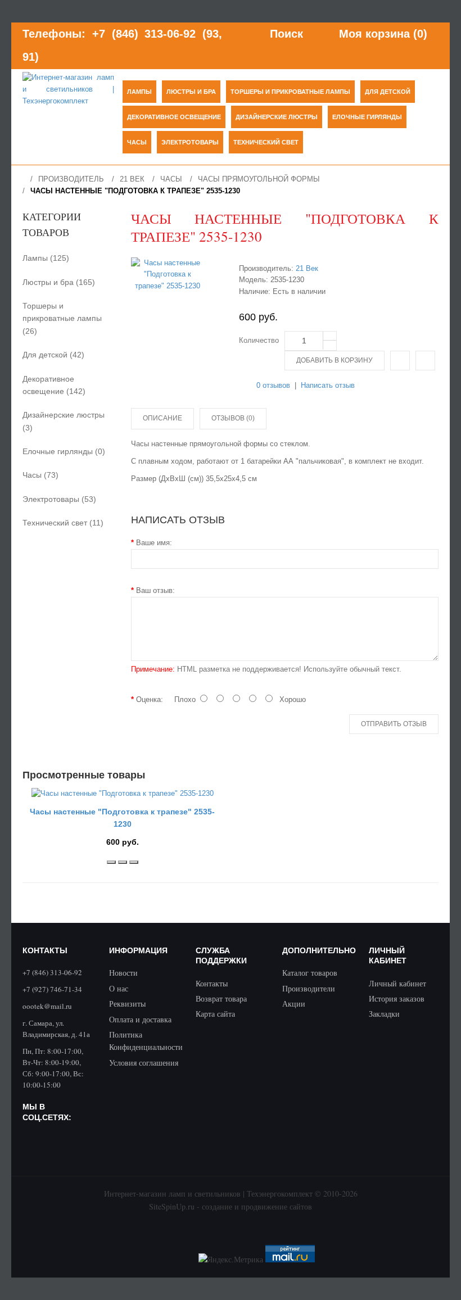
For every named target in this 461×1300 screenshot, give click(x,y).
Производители (308, 988)
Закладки (384, 1013)
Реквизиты (127, 1003)
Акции (293, 1003)
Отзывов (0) (233, 418)
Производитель (71, 179)
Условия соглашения (143, 1062)
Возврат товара (221, 998)
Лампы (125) (45, 257)
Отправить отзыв (394, 724)
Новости (123, 972)
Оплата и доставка (140, 1019)
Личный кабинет (397, 983)
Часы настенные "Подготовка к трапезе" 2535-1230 (135, 191)
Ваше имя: (154, 542)
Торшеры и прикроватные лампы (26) (62, 318)
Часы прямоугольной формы (259, 179)
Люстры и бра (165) (58, 282)
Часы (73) (40, 474)
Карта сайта (215, 1013)
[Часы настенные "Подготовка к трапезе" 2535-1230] (167, 274)
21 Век (132, 179)
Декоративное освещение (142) (53, 385)
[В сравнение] (400, 360)
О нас (118, 988)
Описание (162, 418)
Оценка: (149, 699)
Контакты (212, 983)
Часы (171, 179)
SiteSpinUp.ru (172, 1206)
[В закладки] (122, 862)
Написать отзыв (328, 385)
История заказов (396, 998)
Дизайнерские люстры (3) (63, 421)
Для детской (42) (53, 354)
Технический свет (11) (62, 522)
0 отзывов (273, 385)
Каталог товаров (309, 972)
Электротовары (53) (59, 499)
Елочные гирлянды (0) (63, 451)
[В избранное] (425, 360)
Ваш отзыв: (155, 590)
